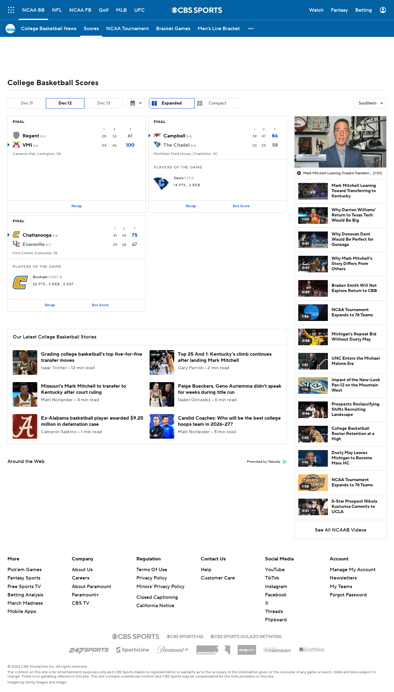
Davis (178, 178)
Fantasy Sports (23, 578)
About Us (82, 570)
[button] (251, 28)
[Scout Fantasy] (277, 650)
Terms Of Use (151, 570)
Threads (274, 611)
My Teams (341, 586)
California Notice (155, 606)
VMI (27, 145)
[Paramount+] (173, 648)
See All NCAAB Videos (340, 530)
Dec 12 (65, 103)
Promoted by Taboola (263, 462)
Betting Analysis (25, 595)
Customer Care (218, 578)
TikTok (272, 578)
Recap (76, 206)
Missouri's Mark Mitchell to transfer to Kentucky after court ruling (83, 389)
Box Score (241, 206)
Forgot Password (348, 595)
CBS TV (80, 603)
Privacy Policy (151, 578)
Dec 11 (27, 103)
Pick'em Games (24, 570)
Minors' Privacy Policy (160, 586)
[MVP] (247, 647)
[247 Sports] (89, 649)
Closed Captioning (157, 597)
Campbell (174, 135)
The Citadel (176, 145)
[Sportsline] (132, 649)
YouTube (275, 570)
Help (206, 570)
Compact (217, 103)
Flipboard (276, 620)
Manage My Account (353, 570)
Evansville (33, 244)
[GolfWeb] (312, 650)
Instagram (276, 586)
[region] (340, 142)
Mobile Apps (21, 611)
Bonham (40, 277)
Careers (80, 578)
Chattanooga (36, 235)
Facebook (276, 595)
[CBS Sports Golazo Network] (246, 636)
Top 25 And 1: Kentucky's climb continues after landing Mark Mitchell (224, 357)
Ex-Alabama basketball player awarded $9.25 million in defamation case (92, 421)
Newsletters (343, 578)
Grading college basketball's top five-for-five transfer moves (91, 357)
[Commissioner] (213, 648)
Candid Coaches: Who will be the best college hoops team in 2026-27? (229, 421)
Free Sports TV (24, 586)
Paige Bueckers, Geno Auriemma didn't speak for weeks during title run (229, 389)
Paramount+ (85, 595)
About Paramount (91, 586)
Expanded (172, 103)
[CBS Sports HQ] (185, 636)
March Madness (25, 603)
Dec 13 (103, 103)
